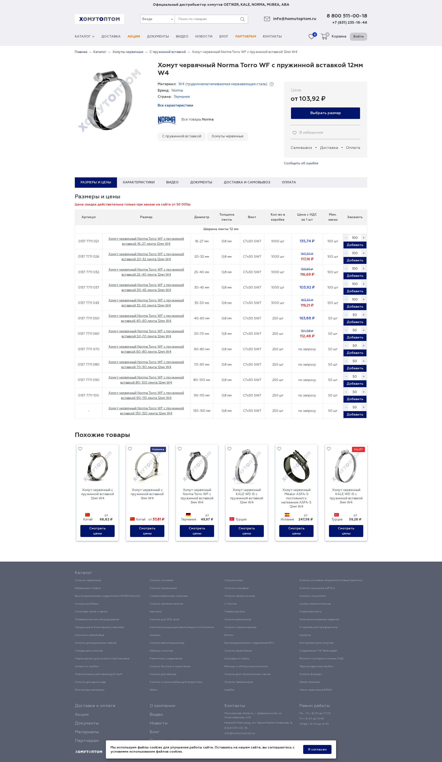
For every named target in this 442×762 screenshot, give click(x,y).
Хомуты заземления (238, 650)
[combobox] (157, 19)
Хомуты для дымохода (90, 682)
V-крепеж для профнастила (318, 627)
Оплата (353, 148)
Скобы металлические (315, 604)
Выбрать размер (325, 113)
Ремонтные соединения (166, 658)
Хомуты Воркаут (310, 674)
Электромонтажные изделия (319, 619)
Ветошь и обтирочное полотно (246, 666)
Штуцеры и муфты (236, 658)
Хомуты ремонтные (237, 619)
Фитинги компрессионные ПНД (321, 658)
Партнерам (245, 36)
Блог (223, 36)
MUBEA (273, 4)
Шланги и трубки (87, 666)
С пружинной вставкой (181, 136)
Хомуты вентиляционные (167, 643)
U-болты (230, 604)
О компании (162, 706)
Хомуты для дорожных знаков (95, 643)
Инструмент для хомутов (316, 643)
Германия (182, 96)
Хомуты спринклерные (240, 627)
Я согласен (317, 749)
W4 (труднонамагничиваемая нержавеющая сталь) (222, 84)
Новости (203, 36)
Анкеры (155, 635)
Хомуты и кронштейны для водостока (176, 682)
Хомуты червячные (228, 136)
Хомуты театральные (238, 682)
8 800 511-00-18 (347, 16)
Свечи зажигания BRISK (315, 690)
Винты (228, 635)
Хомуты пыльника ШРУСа (317, 588)
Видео (182, 36)
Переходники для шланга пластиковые (102, 658)
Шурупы (305, 635)
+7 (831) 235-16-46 (349, 23)
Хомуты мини (233, 580)
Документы (158, 36)
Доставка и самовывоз (247, 182)
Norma (177, 90)
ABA (285, 4)
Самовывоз (301, 148)
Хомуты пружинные (163, 588)
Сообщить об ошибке (301, 163)
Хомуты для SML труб (164, 619)
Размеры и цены (96, 182)
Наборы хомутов (161, 650)
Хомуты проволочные (239, 596)
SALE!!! (358, 449)
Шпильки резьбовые (89, 635)
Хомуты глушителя (312, 596)
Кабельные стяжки (88, 588)
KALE (245, 4)
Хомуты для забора (163, 674)
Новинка (158, 449)
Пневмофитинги (310, 611)
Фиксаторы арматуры (90, 690)
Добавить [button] (355, 245)
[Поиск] (242, 19)
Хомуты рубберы (87, 604)
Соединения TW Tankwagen (318, 650)
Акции (134, 36)
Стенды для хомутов (89, 650)
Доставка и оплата (95, 706)
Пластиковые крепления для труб (98, 674)
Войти (358, 36)
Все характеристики (175, 105)
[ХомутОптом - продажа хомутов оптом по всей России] (99, 19)
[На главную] (88, 751)
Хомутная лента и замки (91, 611)
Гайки (153, 690)
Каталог (83, 36)
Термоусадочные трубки (316, 666)
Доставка (111, 36)
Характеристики (139, 182)
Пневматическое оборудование (97, 619)
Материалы (87, 732)
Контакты (272, 36)
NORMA (258, 4)
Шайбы (229, 690)
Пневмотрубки (234, 611)
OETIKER (231, 4)
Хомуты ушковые (236, 588)
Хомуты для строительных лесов (247, 674)
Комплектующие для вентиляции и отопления (182, 627)
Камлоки (156, 611)
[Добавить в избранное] (80, 449)
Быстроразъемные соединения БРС (249, 643)
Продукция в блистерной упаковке (99, 627)
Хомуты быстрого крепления (170, 666)
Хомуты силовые (161, 580)
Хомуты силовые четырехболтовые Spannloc (331, 580)
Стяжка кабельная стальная (169, 596)
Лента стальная (309, 682)
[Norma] (167, 119)
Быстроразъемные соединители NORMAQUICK (107, 596)
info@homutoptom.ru (294, 19)
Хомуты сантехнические (166, 604)
